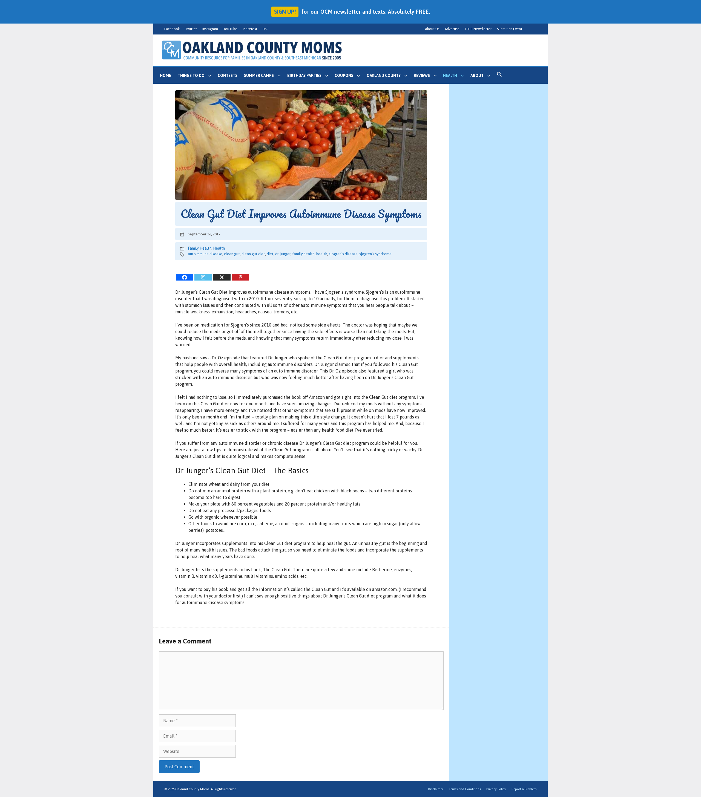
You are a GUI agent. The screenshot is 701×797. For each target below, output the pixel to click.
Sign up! (285, 11)
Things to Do (191, 75)
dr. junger (283, 254)
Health (450, 75)
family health (303, 254)
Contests (227, 75)
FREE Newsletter (478, 29)
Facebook (172, 29)
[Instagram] (203, 277)
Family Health (199, 248)
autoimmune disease (205, 254)
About (477, 75)
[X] (222, 277)
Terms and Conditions (465, 789)
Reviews (422, 75)
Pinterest (250, 29)
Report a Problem (524, 789)
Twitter (191, 29)
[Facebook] (184, 277)
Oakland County (384, 75)
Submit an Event (509, 29)
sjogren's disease (343, 254)
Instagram (210, 29)
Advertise (452, 29)
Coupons (344, 75)
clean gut (232, 254)
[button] (499, 75)
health (321, 254)
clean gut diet (253, 254)
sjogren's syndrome (375, 254)
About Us (432, 29)
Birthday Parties (304, 75)
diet (270, 254)
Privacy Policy (496, 789)
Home (165, 75)
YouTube (230, 29)
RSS (265, 29)
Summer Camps (259, 75)
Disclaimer (435, 789)
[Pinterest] (240, 277)
